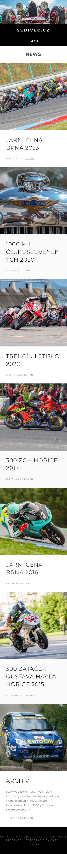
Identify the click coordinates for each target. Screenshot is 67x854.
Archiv (17, 780)
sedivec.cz (33, 30)
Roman (29, 158)
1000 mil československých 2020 (32, 252)
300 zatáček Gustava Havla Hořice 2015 (31, 676)
